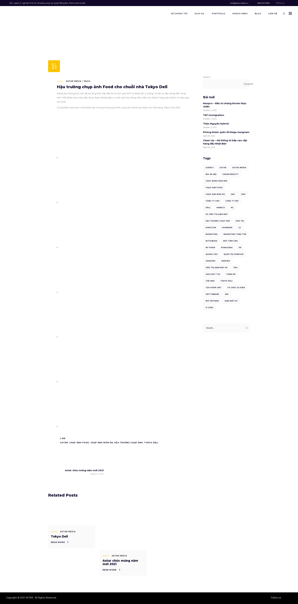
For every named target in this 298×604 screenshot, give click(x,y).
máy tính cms (230, 241)
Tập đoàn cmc (213, 288)
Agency (210, 168)
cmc (233, 194)
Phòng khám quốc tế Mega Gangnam (226, 132)
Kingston (211, 228)
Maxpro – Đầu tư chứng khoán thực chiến (224, 105)
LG (239, 228)
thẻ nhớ (210, 281)
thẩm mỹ (231, 274)
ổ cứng (209, 308)
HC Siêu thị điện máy (217, 214)
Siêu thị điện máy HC (217, 268)
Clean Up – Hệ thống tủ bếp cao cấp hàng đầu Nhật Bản (225, 142)
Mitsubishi (211, 241)
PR (240, 248)
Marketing (212, 234)
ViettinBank (212, 294)
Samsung (210, 261)
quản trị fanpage (234, 254)
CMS (243, 194)
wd (227, 294)
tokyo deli (151, 442)
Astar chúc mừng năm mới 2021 (120, 562)
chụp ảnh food (79, 442)
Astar (64, 442)
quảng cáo (212, 254)
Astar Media (73, 81)
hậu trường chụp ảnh (128, 442)
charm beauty (230, 174)
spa (236, 268)
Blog (87, 81)
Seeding (225, 261)
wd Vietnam (212, 301)
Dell (208, 208)
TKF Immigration (213, 115)
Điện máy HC (231, 301)
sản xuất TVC (213, 274)
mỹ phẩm (210, 248)
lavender (227, 228)
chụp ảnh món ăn (101, 442)
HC (232, 208)
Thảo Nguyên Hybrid (216, 123)
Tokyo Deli (59, 536)
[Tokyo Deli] (71, 514)
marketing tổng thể (235, 234)
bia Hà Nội (211, 174)
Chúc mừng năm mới (216, 181)
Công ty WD (232, 201)
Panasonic (227, 248)
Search (206, 77)
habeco (221, 208)
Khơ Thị (240, 221)
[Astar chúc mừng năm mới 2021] (123, 526)
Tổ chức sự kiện (236, 288)
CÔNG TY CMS (213, 201)
